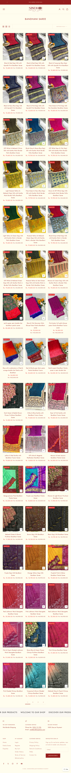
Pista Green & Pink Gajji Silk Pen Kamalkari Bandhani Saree (58, 107)
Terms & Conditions (35, 749)
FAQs (31, 752)
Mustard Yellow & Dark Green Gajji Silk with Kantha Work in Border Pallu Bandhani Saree (35, 283)
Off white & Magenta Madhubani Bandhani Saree (35, 457)
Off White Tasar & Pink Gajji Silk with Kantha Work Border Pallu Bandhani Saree (58, 150)
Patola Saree (7, 746)
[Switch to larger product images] (3, 26)
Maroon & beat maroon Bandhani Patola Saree (58, 457)
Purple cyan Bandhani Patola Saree (35, 497)
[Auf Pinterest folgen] (17, 764)
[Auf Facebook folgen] (4, 764)
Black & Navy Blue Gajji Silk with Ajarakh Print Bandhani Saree (13, 108)
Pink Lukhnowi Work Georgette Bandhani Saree (35, 613)
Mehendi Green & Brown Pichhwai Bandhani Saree (13, 535)
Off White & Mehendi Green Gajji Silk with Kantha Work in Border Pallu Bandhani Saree (13, 283)
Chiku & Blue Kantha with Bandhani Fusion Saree (35, 414)
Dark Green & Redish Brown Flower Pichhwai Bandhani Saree (13, 415)
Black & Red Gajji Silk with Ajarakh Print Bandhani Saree (13, 64)
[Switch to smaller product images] (6, 26)
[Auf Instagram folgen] (13, 764)
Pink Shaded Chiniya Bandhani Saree (13, 692)
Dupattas (5, 749)
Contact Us (32, 755)
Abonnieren (53, 756)
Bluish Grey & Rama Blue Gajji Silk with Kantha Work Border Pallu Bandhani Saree (35, 150)
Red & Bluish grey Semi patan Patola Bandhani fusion (35, 369)
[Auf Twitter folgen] (8, 764)
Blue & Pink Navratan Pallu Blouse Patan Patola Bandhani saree (35, 325)
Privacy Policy (33, 742)
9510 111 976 (37, 727)
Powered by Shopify (42, 768)
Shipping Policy (34, 746)
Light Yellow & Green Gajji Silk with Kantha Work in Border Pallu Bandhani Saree (13, 238)
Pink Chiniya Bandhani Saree (58, 650)
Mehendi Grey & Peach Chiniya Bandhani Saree (58, 692)
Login (16, 742)
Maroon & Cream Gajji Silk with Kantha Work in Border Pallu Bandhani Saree (58, 283)
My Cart (17, 749)
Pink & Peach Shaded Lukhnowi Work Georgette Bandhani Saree (13, 652)
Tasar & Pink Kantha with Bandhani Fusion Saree (58, 414)
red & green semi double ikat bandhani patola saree (13, 324)
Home (4, 742)
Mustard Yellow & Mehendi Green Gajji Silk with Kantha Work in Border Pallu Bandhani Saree (35, 239)
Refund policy (19, 758)
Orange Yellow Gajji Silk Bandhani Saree (35, 574)
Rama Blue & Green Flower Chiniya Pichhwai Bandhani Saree (35, 652)
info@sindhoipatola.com (37, 730)
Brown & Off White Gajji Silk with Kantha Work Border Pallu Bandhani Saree (58, 193)
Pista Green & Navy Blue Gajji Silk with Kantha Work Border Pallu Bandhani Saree (35, 193)
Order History (19, 752)
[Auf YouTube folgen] (22, 764)
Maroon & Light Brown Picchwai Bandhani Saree (58, 497)
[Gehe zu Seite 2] (43, 702)
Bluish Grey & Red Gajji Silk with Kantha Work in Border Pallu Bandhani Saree (58, 238)
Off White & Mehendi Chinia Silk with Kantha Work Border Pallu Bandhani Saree (13, 150)
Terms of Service (20, 755)
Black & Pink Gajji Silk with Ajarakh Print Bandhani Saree (35, 107)
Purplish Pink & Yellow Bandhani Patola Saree (58, 574)
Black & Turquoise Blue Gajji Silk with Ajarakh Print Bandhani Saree (58, 65)
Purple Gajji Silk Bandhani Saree (13, 574)
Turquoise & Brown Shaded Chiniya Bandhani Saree (35, 692)
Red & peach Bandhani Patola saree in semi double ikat (57, 369)
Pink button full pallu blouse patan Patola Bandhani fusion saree (58, 325)
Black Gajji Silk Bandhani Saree (58, 534)
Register (17, 746)
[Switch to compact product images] (9, 26)
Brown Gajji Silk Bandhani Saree (35, 535)
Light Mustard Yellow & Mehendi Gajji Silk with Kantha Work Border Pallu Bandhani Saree (13, 194)
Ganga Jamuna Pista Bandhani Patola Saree (13, 497)
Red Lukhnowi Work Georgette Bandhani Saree (13, 613)
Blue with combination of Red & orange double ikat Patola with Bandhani (13, 370)
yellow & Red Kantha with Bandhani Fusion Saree (13, 457)
